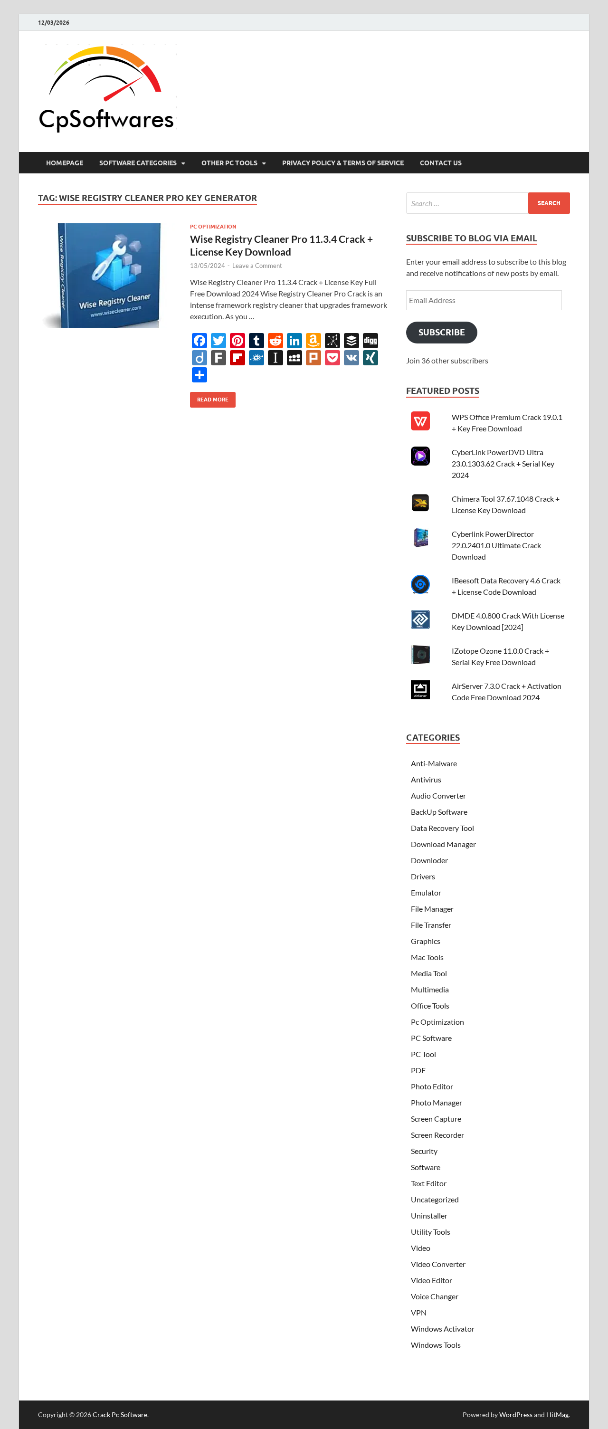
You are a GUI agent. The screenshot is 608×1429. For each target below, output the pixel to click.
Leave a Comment (257, 265)
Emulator (426, 892)
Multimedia (430, 989)
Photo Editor (432, 1086)
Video (420, 1247)
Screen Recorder (437, 1134)
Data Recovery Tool (442, 827)
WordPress (515, 1414)
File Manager (432, 908)
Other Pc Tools (229, 163)
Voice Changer (434, 1296)
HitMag (557, 1414)
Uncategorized (435, 1199)
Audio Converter (438, 795)
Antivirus (426, 779)
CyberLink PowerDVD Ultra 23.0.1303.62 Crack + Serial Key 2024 (503, 463)
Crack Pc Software (120, 1414)
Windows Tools (436, 1344)
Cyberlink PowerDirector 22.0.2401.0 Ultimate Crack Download (496, 545)
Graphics (425, 940)
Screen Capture (436, 1118)
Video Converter (438, 1263)
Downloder (429, 860)
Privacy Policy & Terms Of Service (343, 163)
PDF (418, 1070)
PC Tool (423, 1053)
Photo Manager (436, 1102)
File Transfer (431, 924)
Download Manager (443, 843)
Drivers (423, 876)
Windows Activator (443, 1328)
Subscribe (441, 332)
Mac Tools (427, 957)
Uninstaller (429, 1215)
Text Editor (428, 1183)
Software (425, 1167)
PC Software (431, 1037)
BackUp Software (439, 811)
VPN (419, 1312)
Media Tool (429, 973)
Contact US (441, 163)
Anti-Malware (434, 763)
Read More (209, 397)
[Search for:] (488, 203)
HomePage (64, 163)
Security (424, 1150)
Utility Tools (430, 1231)
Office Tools (430, 1005)
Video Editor (431, 1280)
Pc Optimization (213, 226)
